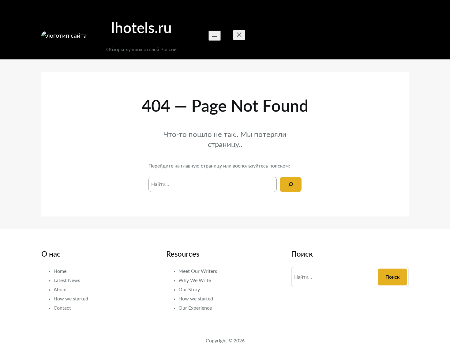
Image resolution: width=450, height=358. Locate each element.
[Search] (291, 184)
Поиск (392, 277)
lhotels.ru (141, 28)
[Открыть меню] (214, 36)
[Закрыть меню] (239, 35)
